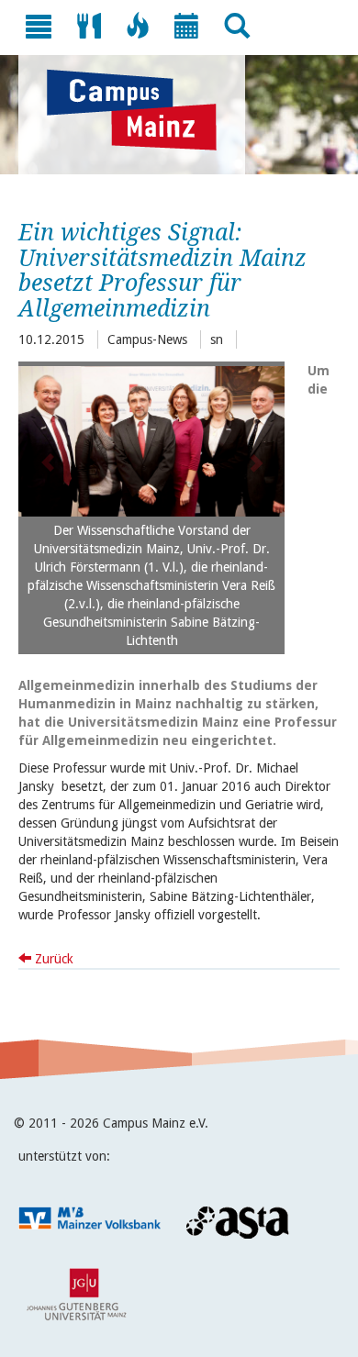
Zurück (52, 958)
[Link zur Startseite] (141, 110)
